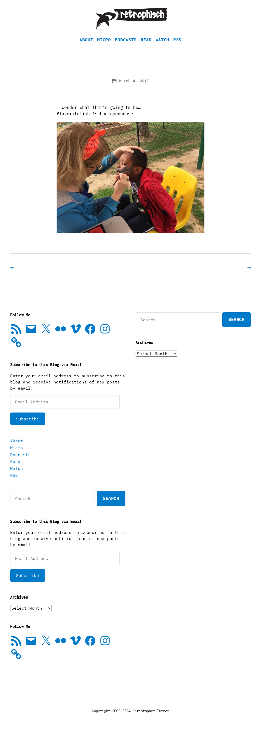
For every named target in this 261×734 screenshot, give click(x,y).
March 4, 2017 (134, 80)
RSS (177, 39)
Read (146, 39)
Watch (162, 39)
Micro (104, 39)
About (86, 39)
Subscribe (27, 418)
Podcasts (126, 39)
